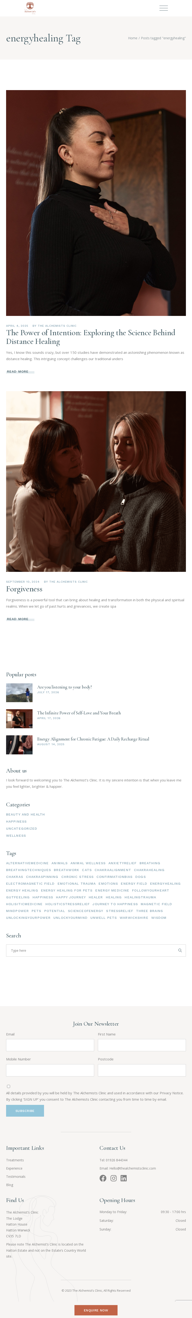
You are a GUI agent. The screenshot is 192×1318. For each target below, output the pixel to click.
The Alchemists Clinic (57, 325)
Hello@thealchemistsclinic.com (132, 1168)
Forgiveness (24, 589)
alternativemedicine (27, 863)
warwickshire (134, 918)
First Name (107, 1034)
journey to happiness (115, 904)
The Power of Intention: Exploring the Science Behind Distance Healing (90, 337)
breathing (150, 863)
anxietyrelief (122, 863)
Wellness (16, 835)
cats (87, 870)
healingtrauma (140, 897)
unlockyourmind (70, 918)
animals (60, 863)
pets (36, 911)
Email (10, 1034)
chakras (14, 877)
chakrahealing (149, 870)
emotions (108, 883)
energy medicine (112, 890)
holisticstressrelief (67, 904)
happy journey (71, 897)
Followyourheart (150, 890)
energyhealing (165, 883)
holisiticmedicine (24, 904)
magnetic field (156, 904)
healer (96, 897)
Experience (14, 1168)
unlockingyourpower (28, 918)
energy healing (22, 890)
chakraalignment (113, 870)
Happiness (16, 821)
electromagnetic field (30, 883)
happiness (43, 897)
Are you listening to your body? (64, 687)
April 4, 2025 (17, 325)
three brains (149, 911)
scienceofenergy (85, 911)
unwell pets (103, 918)
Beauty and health (25, 814)
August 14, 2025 (51, 744)
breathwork (66, 870)
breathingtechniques (28, 870)
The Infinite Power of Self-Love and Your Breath (79, 713)
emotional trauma (77, 883)
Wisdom (159, 918)
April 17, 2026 (49, 718)
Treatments (15, 1160)
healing (114, 897)
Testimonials (16, 1176)
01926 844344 (116, 1160)
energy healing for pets (67, 890)
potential (54, 911)
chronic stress (77, 877)
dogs (140, 877)
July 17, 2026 (48, 692)
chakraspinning (42, 877)
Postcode (106, 1059)
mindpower (17, 911)
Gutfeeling (18, 897)
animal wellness (88, 863)
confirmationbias (114, 877)
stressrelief (119, 911)
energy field (134, 883)
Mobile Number (18, 1059)
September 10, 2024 (23, 581)
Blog (9, 1185)
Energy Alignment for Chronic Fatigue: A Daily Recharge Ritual (93, 739)
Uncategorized (21, 828)
